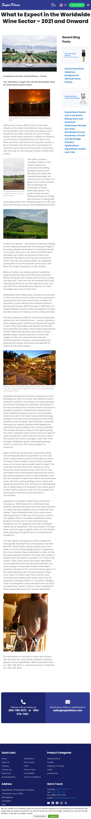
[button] (88, 5)
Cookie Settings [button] (39, 816)
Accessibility (29, 773)
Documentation (8, 777)
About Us (6, 762)
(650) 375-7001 (58, 792)
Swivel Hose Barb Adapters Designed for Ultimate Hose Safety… (74, 75)
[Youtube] (48, 803)
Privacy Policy (30, 769)
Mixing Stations (53, 758)
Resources (6, 773)
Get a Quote (29, 762)
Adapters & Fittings (55, 766)
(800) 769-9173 (63, 789)
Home (4, 758)
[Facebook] (57, 803)
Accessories (52, 773)
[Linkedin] (52, 803)
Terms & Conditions (32, 777)
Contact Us (7, 769)
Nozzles (50, 762)
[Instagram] (61, 803)
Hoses (49, 769)
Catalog (5, 766)
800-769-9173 (17, 710)
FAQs (26, 766)
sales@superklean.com (67, 710)
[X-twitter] (65, 803)
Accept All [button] (53, 816)
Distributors (29, 758)
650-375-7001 (28, 712)
